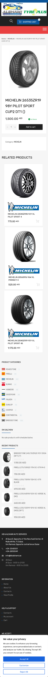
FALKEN (9, 399)
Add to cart (30, 127)
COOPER (9, 410)
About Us (7, 588)
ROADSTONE (11, 369)
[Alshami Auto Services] (24, 15)
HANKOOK (10, 390)
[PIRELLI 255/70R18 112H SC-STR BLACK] (7, 488)
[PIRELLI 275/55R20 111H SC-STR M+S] (7, 476)
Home (4, 39)
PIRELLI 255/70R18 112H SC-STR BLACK (27, 481)
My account (8, 617)
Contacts (8, 591)
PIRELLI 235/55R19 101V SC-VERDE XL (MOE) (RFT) (30, 509)
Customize (24, 666)
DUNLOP (9, 405)
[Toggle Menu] (45, 30)
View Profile (8, 595)
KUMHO (9, 384)
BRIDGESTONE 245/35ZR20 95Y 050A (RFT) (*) (30, 454)
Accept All (24, 659)
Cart (5, 620)
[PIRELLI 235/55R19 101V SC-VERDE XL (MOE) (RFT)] (7, 516)
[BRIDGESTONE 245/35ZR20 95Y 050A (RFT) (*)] (7, 462)
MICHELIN (11, 39)
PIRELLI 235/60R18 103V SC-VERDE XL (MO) (30, 495)
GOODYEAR (10, 395)
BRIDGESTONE (12, 420)
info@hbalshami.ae (13, 556)
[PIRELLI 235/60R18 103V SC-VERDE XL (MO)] (7, 502)
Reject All (24, 672)
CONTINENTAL (11, 415)
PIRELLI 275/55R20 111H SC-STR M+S (29, 467)
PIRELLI (9, 374)
